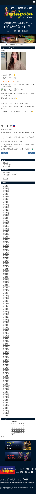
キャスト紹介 (7, 487)
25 (14, 433)
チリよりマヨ (6, 175)
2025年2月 (6, 214)
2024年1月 (6, 234)
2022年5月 (6, 266)
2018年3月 (6, 338)
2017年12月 (6, 343)
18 (14, 431)
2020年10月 (6, 289)
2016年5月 (6, 373)
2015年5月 (6, 393)
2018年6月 (6, 333)
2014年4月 (6, 412)
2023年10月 (6, 239)
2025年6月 (6, 207)
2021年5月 (6, 278)
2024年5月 (6, 228)
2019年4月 (6, 317)
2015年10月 (6, 385)
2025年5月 (6, 209)
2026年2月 (6, 195)
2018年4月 (6, 337)
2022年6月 (6, 265)
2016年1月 (6, 380)
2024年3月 (6, 231)
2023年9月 (6, 241)
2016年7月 (6, 370)
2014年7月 (6, 409)
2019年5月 (6, 316)
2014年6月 (6, 410)
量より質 (5, 179)
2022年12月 (6, 255)
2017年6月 (6, 353)
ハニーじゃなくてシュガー (10, 174)
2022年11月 (6, 257)
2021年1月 (6, 284)
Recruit (1, 488)
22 (22, 431)
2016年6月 (6, 372)
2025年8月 (6, 204)
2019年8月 (6, 311)
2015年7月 (6, 389)
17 (12, 431)
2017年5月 (6, 354)
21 (20, 431)
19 (16, 431)
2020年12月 (6, 286)
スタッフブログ (10, 44)
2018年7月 (6, 332)
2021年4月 (6, 279)
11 (14, 429)
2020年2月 (6, 302)
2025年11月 (6, 199)
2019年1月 (6, 322)
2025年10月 (6, 201)
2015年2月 (6, 397)
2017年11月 (6, 345)
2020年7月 (6, 294)
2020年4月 (6, 298)
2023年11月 (6, 238)
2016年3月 (6, 377)
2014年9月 (6, 405)
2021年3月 (6, 281)
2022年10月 (6, 258)
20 (18, 431)
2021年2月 (6, 282)
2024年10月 (6, 220)
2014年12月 (6, 401)
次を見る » (31, 153)
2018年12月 (6, 324)
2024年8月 (6, 223)
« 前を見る (4, 153)
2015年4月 (6, 394)
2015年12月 (6, 381)
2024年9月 (6, 222)
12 (16, 429)
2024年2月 (6, 233)
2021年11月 (6, 274)
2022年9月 (6, 260)
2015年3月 (6, 396)
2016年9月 (6, 367)
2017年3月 (6, 357)
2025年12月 (6, 198)
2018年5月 (6, 335)
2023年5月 (6, 247)
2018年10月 (6, 327)
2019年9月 (6, 310)
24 (12, 433)
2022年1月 (6, 271)
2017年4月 (6, 356)
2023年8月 (6, 242)
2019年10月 (6, 308)
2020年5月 (6, 297)
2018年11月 (6, 325)
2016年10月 (6, 365)
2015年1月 (6, 399)
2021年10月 (6, 276)
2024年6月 (6, 226)
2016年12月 (6, 362)
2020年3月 (6, 300)
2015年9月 (6, 386)
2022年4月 (6, 268)
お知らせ (5, 163)
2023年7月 (6, 244)
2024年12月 (6, 217)
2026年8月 (6, 185)
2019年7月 (6, 313)
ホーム (3, 44)
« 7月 (2, 436)
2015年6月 (6, 391)
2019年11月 (6, 306)
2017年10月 (6, 346)
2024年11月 (6, 218)
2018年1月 (6, 341)
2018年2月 (6, 340)
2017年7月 (6, 351)
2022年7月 (6, 263)
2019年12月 (6, 305)
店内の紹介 (23, 487)
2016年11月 (6, 364)
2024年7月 (6, 225)
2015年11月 (6, 383)
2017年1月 (6, 361)
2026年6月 (6, 188)
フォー (5, 177)
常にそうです (6, 172)
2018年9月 (6, 329)
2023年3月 (6, 250)
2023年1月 (6, 254)
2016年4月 (6, 375)
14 (20, 429)
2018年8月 (6, 330)
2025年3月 (6, 212)
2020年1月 (6, 303)
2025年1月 (6, 215)
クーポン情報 (6, 166)
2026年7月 (6, 187)
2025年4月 (6, 211)
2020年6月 (6, 295)
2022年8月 (6, 262)
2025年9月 (6, 203)
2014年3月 (6, 413)
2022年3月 (6, 270)
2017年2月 (6, 359)
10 (12, 429)
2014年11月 (6, 402)
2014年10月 (6, 404)
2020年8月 (6, 292)
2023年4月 (6, 249)
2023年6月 (6, 246)
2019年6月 (6, 314)
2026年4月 (6, 191)
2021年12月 (6, 273)
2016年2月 (6, 378)
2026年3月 (6, 193)
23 (23, 431)
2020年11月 (6, 287)
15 (22, 429)
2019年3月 (6, 319)
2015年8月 (6, 388)
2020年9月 (6, 290)
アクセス (18, 487)
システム (13, 487)
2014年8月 (6, 407)
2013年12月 (6, 415)
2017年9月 (6, 348)
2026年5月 (6, 190)
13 (18, 429)
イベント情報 (30, 487)
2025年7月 (6, 206)
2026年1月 (6, 196)
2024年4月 (6, 230)
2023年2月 (6, 252)
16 (23, 429)
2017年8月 (6, 349)
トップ (1, 487)
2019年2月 (6, 321)
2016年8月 (6, 369)
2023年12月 (6, 236)
